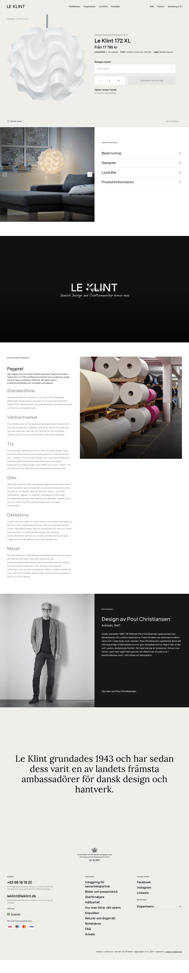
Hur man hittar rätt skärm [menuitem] (103, 907)
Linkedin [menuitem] (143, 893)
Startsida (10, 19)
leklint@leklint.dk (21, 896)
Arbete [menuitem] (90, 934)
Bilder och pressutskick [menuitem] (101, 891)
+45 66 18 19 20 (19, 882)
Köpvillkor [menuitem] (92, 913)
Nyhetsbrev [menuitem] (93, 923)
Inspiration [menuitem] (90, 6)
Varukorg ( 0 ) (175, 6)
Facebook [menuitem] (144, 882)
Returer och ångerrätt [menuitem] (100, 918)
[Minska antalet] (100, 80)
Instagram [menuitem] (144, 887)
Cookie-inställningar (173, 952)
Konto (160, 6)
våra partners (110, 93)
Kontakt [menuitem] (115, 6)
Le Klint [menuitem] (103, 6)
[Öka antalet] (119, 80)
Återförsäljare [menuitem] (94, 897)
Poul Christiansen (112, 34)
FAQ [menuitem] (88, 929)
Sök (152, 6)
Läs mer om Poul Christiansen (119, 691)
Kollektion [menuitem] (74, 6)
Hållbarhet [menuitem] (92, 902)
